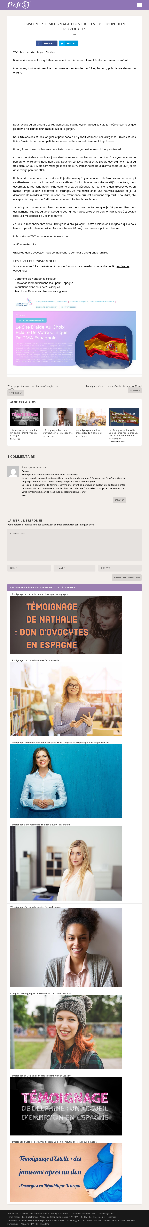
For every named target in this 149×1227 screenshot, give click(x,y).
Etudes (106, 1220)
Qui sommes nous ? (39, 1213)
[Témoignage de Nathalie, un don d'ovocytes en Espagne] (66, 653)
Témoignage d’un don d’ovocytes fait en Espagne (58, 431)
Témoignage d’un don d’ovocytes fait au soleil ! (89, 431)
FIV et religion (73, 1220)
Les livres (112, 1217)
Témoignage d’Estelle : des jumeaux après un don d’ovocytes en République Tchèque (53, 1141)
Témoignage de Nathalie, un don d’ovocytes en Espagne (39, 594)
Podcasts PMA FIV (29, 1223)
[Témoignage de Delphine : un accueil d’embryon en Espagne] (25, 417)
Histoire (97, 1220)
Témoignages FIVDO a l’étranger (22, 1217)
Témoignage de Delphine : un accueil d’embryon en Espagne (24, 433)
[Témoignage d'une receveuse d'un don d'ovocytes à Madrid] (66, 899)
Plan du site (12, 1213)
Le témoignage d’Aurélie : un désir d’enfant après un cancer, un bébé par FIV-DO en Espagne (123, 434)
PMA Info (44, 1223)
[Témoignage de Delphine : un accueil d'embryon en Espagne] (66, 1134)
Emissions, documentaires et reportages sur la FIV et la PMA (35, 1220)
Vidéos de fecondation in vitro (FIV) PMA (59, 1217)
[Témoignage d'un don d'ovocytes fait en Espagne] (66, 986)
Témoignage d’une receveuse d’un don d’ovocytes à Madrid (40, 824)
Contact (24, 1213)
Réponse (119, 500)
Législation (87, 1220)
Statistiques (12, 1223)
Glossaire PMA (128, 1220)
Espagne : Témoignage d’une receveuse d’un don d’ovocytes (40, 993)
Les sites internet (97, 1217)
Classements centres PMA (83, 1213)
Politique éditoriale (60, 1213)
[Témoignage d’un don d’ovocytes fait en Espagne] (58, 417)
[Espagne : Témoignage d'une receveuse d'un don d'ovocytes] (66, 1068)
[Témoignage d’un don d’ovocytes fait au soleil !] (91, 417)
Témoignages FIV (106, 1213)
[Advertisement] (74, 99)
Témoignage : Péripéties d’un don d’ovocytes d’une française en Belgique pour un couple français (59, 742)
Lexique (115, 1220)
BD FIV (83, 1217)
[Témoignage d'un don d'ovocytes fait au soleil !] (66, 735)
